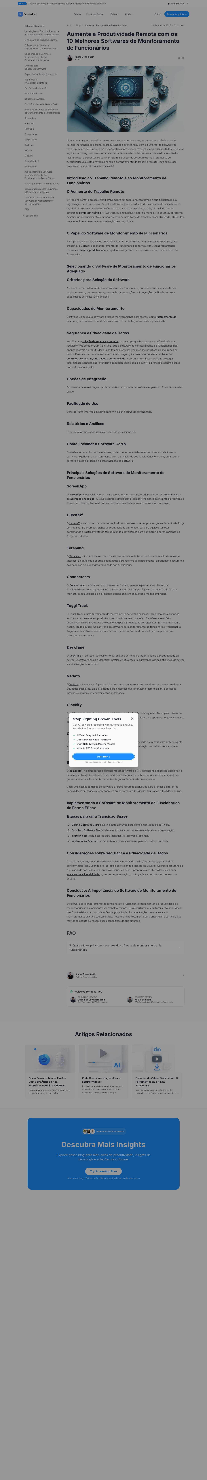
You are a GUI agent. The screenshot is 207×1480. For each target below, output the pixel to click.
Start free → (103, 756)
